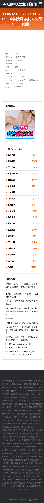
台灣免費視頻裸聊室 (17, 473)
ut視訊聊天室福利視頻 (18, 500)
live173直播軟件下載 (10, 381)
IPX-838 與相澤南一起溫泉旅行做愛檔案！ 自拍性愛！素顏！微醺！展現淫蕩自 (21, 330)
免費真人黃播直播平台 (32, 420)
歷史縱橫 (23, 205)
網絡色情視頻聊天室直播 (16, 483)
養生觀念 (23, 248)
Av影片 (23, 267)
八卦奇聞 (23, 192)
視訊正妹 (9, 318)
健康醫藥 (23, 254)
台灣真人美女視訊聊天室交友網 (14, 424)
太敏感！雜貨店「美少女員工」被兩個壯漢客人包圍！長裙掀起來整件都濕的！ (21, 287)
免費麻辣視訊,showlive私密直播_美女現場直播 (21, 398)
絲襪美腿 (23, 155)
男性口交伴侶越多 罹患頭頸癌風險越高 (21, 323)
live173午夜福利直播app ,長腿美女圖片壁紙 (22, 412)
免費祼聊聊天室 (33, 424)
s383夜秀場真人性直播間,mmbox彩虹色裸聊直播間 (22, 408)
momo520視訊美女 (34, 486)
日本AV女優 (23, 173)
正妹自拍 (23, 167)
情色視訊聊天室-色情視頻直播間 (28, 437)
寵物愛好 (23, 236)
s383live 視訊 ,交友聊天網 (18, 466)
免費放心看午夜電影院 (20, 430)
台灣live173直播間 (26, 381)
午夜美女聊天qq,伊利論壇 (22, 407)
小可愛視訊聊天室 (22, 489)
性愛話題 (23, 180)
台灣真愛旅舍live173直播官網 (21, 384)
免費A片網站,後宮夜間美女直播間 (22, 458)
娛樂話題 (23, 230)
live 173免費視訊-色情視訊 (28, 440)
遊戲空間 (23, 223)
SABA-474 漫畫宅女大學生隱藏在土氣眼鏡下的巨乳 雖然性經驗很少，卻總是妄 (21, 311)
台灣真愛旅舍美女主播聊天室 (15, 476)
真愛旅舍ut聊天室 (20, 427)
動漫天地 (23, 217)
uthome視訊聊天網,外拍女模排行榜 (23, 456)
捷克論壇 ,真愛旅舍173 (15, 447)
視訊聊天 (23, 261)
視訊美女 (31, 427)
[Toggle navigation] (40, 3)
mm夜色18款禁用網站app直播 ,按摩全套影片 (23, 395)
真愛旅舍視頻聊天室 (14, 433)
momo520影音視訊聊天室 (16, 486)
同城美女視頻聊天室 (30, 433)
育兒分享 (23, 242)
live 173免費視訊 (17, 420)
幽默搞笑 (23, 198)
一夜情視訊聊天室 (22, 480)
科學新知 (23, 211)
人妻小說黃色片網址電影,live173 (22, 394)
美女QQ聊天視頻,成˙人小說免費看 (23, 450)
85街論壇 (30, 483)
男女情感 (23, 186)
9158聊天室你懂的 (10, 440)
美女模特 (23, 161)
